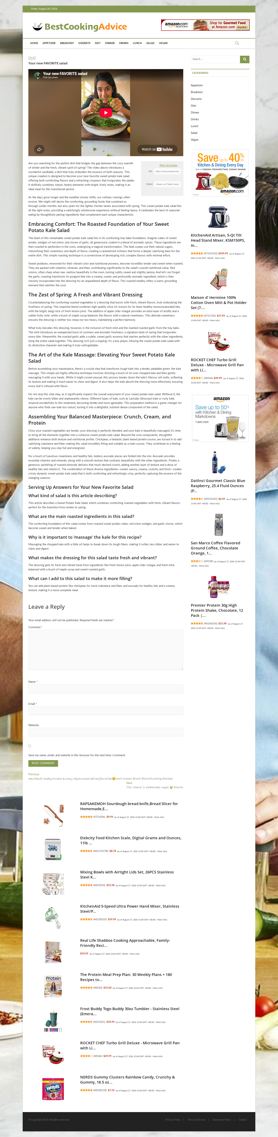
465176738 (101, 851)
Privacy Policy (172, 1120)
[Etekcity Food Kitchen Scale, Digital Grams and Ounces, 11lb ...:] (53, 850)
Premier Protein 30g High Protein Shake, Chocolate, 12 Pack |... (217, 610)
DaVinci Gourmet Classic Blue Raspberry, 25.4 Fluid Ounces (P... (218, 485)
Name (32, 681)
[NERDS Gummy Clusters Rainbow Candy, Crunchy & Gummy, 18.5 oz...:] (53, 1089)
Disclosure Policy (222, 1120)
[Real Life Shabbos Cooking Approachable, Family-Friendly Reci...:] (53, 952)
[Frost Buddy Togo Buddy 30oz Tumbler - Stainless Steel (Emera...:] (53, 1021)
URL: (150, 171)
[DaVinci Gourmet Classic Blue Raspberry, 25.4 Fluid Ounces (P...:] (219, 462)
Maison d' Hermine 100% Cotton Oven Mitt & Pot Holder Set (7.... (219, 302)
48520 (98, 988)
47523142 (211, 253)
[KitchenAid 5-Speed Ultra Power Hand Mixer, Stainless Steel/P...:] (53, 918)
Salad (150, 43)
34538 (208, 561)
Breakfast (67, 43)
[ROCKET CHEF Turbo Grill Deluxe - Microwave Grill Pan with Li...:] (53, 1055)
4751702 (210, 316)
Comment (35, 627)
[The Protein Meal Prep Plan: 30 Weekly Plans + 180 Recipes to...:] (53, 987)
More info (158, 817)
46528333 (100, 919)
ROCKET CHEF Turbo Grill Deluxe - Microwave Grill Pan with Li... (217, 365)
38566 (98, 1056)
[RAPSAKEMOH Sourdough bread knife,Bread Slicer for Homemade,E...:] (53, 816)
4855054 (99, 885)
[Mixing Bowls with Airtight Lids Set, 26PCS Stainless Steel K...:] (53, 884)
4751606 (99, 817)
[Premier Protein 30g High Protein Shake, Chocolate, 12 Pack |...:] (219, 587)
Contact (242, 1120)
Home (34, 43)
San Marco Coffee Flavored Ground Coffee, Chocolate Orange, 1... (215, 548)
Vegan (163, 43)
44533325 (211, 499)
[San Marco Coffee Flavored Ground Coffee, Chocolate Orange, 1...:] (219, 525)
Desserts (84, 43)
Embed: (149, 184)
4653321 (99, 1022)
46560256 (211, 623)
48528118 (100, 1090)
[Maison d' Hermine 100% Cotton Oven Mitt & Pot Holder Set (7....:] (219, 279)
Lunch (137, 43)
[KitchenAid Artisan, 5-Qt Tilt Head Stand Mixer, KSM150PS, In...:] (219, 217)
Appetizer (49, 43)
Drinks (123, 43)
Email (32, 704)
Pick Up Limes (168, 165)
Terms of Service (197, 1120)
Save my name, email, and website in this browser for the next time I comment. (77, 755)
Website (33, 725)
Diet (98, 43)
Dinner (110, 43)
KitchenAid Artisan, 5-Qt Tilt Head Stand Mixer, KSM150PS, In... (218, 240)
